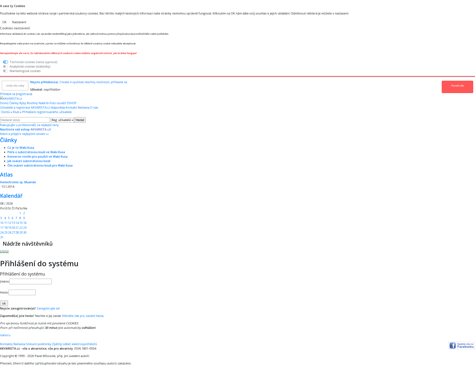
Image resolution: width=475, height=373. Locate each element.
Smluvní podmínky (38, 344)
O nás (94, 107)
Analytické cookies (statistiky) (30, 66)
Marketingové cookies (25, 71)
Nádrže (44, 103)
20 (13, 228)
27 (13, 232)
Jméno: (4, 281)
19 (9, 228)
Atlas (6, 174)
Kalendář (11, 195)
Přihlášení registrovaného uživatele (47, 112)
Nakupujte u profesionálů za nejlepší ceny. (29, 129)
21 (17, 228)
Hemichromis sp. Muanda (18, 182)
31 (2, 237)
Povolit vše (457, 85)
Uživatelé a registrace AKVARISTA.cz (25, 107)
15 (21, 223)
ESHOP (71, 103)
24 (2, 232)
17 (2, 228)
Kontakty (6, 344)
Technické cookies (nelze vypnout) (33, 62)
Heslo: (4, 292)
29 (21, 232)
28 (17, 232)
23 (25, 228)
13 (13, 223)
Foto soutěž (58, 103)
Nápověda (58, 107)
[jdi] (1, 243)
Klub (16, 112)
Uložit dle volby (15, 85)
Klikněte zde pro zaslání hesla (82, 316)
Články (14, 103)
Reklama (84, 107)
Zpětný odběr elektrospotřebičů (74, 344)
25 (6, 232)
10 (2, 223)
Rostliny (32, 103)
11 (6, 223)
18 (6, 228)
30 (25, 232)
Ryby (22, 103)
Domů (4, 103)
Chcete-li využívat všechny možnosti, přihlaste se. (79, 82)
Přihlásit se (7, 94)
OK (4, 22)
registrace (24, 94)
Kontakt (72, 107)
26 (9, 232)
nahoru (5, 335)
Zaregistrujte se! (48, 308)
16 (25, 223)
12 (9, 223)
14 (17, 223)
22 (21, 228)
